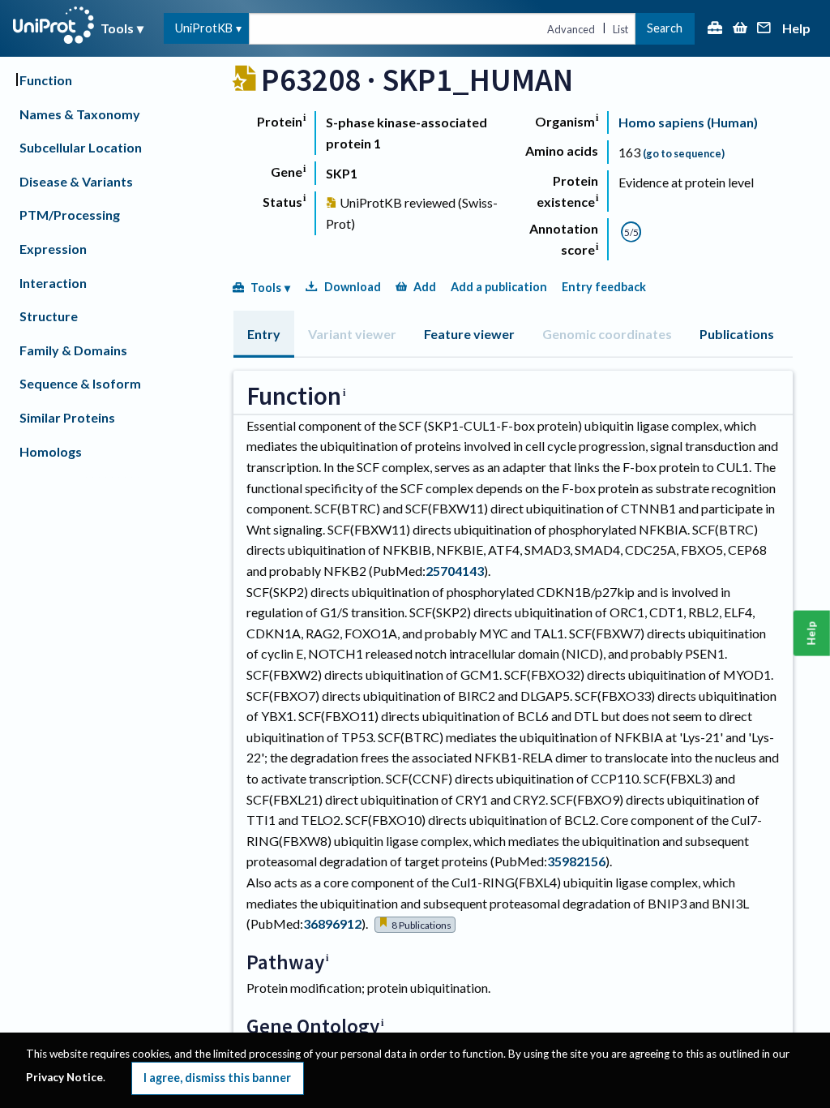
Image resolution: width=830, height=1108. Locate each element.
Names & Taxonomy (79, 114)
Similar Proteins (67, 417)
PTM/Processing (69, 214)
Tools (117, 28)
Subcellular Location (80, 147)
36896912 (332, 923)
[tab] (263, 334)
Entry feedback (604, 287)
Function (45, 80)
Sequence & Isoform (80, 383)
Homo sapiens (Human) (688, 122)
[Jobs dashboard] (715, 28)
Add (424, 287)
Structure (48, 316)
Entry (263, 333)
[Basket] (740, 28)
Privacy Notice (64, 1077)
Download (352, 287)
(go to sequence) (684, 153)
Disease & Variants (76, 181)
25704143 (455, 570)
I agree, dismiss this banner (217, 1077)
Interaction (53, 282)
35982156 (576, 861)
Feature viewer (469, 333)
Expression (53, 248)
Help (796, 29)
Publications (737, 333)
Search (664, 28)
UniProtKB (204, 28)
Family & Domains (73, 350)
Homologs (50, 451)
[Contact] (764, 28)
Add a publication (499, 287)
